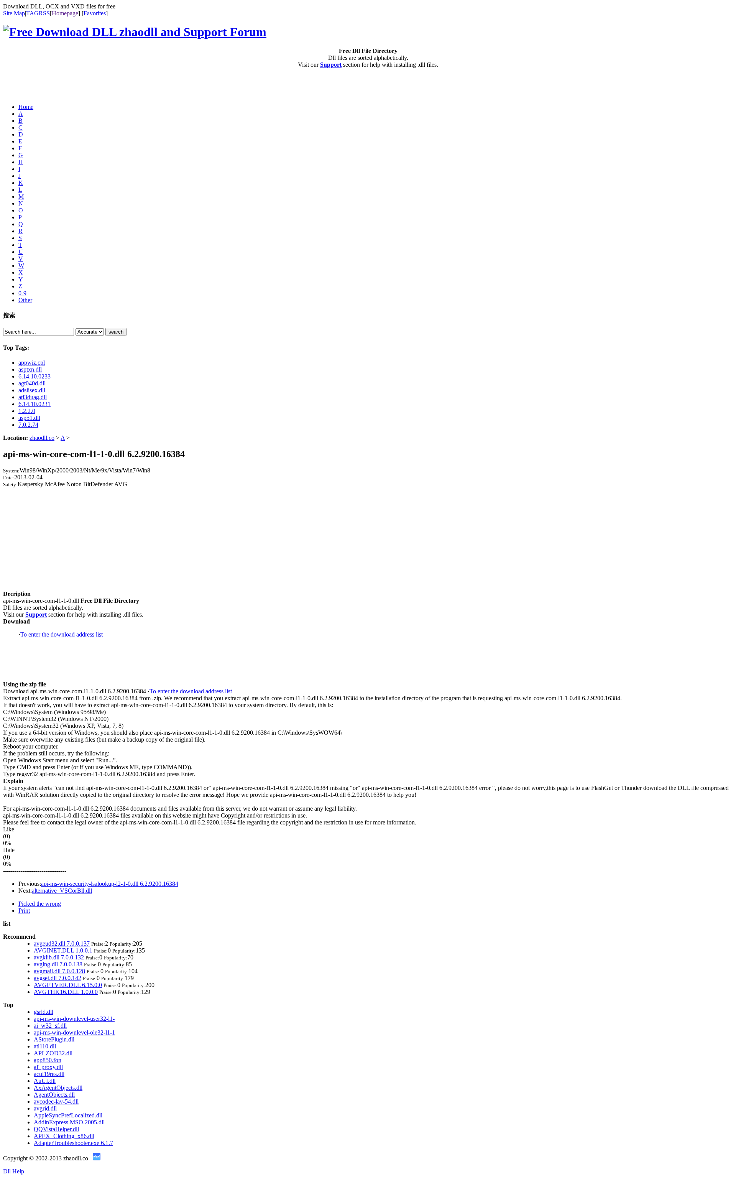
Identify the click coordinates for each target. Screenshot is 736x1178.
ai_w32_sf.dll (50, 1025)
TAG (32, 13)
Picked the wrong (39, 903)
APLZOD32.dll (53, 1053)
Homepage (65, 13)
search (115, 332)
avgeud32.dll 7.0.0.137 (62, 943)
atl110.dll (45, 1046)
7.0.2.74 (28, 424)
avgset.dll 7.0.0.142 (57, 978)
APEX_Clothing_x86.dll (64, 1136)
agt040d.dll (32, 383)
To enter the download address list (61, 634)
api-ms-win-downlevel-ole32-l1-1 (74, 1032)
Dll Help (13, 1171)
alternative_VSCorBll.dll (62, 890)
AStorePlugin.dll (54, 1039)
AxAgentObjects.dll (58, 1087)
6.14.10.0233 (34, 376)
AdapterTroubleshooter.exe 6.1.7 (73, 1143)
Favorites (95, 13)
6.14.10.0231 (34, 404)
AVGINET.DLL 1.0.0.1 (63, 950)
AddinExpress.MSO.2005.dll (69, 1122)
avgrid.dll (45, 1108)
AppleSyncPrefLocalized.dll (68, 1115)
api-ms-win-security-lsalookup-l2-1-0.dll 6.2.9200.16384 (109, 883)
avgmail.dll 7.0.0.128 (59, 971)
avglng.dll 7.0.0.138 (58, 964)
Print (24, 910)
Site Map (14, 13)
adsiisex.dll (31, 390)
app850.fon (47, 1060)
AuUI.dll (45, 1081)
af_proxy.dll (48, 1067)
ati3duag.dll (32, 397)
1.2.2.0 (26, 411)
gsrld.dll (43, 1012)
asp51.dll (29, 418)
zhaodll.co (42, 437)
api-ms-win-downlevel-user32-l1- (74, 1018)
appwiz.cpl (31, 362)
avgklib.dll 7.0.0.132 (59, 957)
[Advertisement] (48, 85)
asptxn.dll (30, 369)
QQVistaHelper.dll (56, 1129)
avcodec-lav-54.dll (56, 1101)
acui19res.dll (49, 1074)
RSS (44, 13)
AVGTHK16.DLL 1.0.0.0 (66, 992)
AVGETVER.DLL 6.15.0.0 (68, 985)
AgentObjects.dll (54, 1094)
